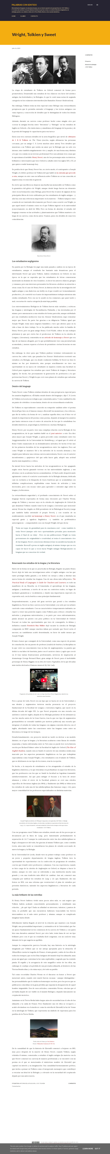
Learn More (88, 1149)
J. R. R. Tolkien (88, 67)
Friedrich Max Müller (36, 625)
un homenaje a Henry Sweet (44, 516)
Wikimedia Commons (42, 1044)
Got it (97, 1149)
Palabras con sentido (24, 5)
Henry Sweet (37, 157)
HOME (13, 16)
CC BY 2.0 (51, 1044)
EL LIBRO (23, 16)
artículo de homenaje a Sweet (56, 337)
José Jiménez (50, 1041)
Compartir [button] (88, 55)
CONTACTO (34, 16)
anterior (56, 433)
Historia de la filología (90, 64)
